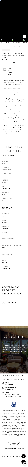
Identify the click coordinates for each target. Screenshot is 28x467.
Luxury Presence (18, 448)
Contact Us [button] (14, 362)
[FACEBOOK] (9, 443)
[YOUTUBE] (18, 443)
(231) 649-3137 (9, 389)
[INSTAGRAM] (14, 443)
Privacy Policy (21, 456)
